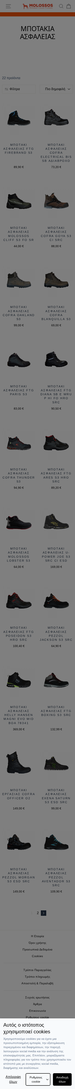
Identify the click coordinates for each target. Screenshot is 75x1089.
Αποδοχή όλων (62, 1079)
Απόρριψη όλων (13, 1079)
